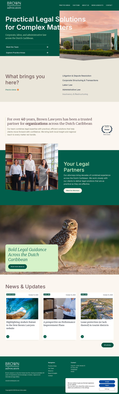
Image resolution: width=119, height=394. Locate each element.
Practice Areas (64, 5)
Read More (7, 336)
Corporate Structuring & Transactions (80, 76)
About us (85, 5)
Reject (107, 385)
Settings (107, 389)
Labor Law (67, 80)
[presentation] (22, 308)
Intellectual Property (72, 94)
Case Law (47, 294)
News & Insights (97, 5)
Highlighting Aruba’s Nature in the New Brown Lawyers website (21, 325)
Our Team (76, 5)
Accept (107, 382)
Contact (109, 5)
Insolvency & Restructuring (75, 90)
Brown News (11, 294)
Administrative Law (71, 85)
